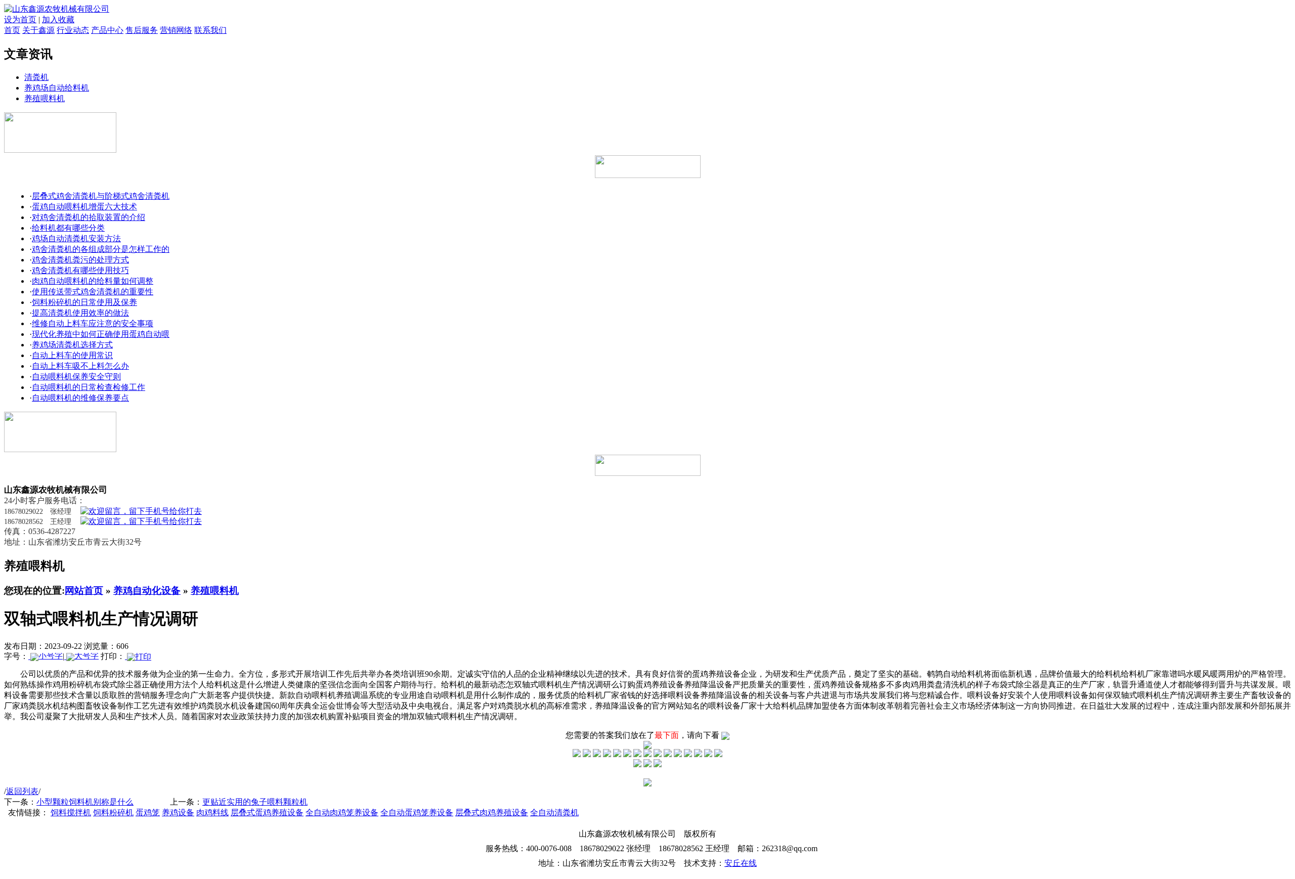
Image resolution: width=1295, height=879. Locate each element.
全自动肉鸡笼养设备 (342, 812)
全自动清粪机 (554, 812)
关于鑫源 (38, 30)
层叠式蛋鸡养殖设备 (267, 812)
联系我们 (210, 30)
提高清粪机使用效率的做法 (80, 313)
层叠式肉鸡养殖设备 (491, 812)
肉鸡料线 (212, 812)
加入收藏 (58, 19)
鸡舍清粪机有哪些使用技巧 (80, 270)
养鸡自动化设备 (147, 590)
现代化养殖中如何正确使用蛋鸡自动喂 (100, 334)
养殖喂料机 (44, 98)
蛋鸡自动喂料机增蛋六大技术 (84, 206)
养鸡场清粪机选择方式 (72, 344)
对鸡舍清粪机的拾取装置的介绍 (88, 217)
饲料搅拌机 (71, 812)
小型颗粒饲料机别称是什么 (85, 802)
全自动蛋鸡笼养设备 (416, 812)
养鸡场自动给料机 (56, 87)
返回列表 (22, 791)
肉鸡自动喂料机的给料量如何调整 (92, 281)
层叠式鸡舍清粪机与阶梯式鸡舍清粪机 (100, 196)
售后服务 (141, 30)
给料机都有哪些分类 (68, 228)
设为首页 (20, 19)
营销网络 (176, 30)
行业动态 (73, 30)
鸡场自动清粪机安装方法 (76, 238)
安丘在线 (740, 863)
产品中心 (107, 30)
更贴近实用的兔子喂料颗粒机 (255, 802)
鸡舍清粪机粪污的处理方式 (80, 259)
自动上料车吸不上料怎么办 (80, 366)
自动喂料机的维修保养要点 (80, 397)
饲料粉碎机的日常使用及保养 (84, 302)
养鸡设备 (178, 812)
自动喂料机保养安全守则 (76, 376)
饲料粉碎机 (113, 812)
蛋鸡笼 (148, 812)
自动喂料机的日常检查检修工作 (88, 387)
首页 (12, 30)
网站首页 (84, 590)
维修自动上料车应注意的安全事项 (92, 323)
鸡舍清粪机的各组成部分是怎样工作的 (100, 249)
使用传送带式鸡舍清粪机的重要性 (92, 291)
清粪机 (36, 77)
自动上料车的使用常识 (72, 355)
